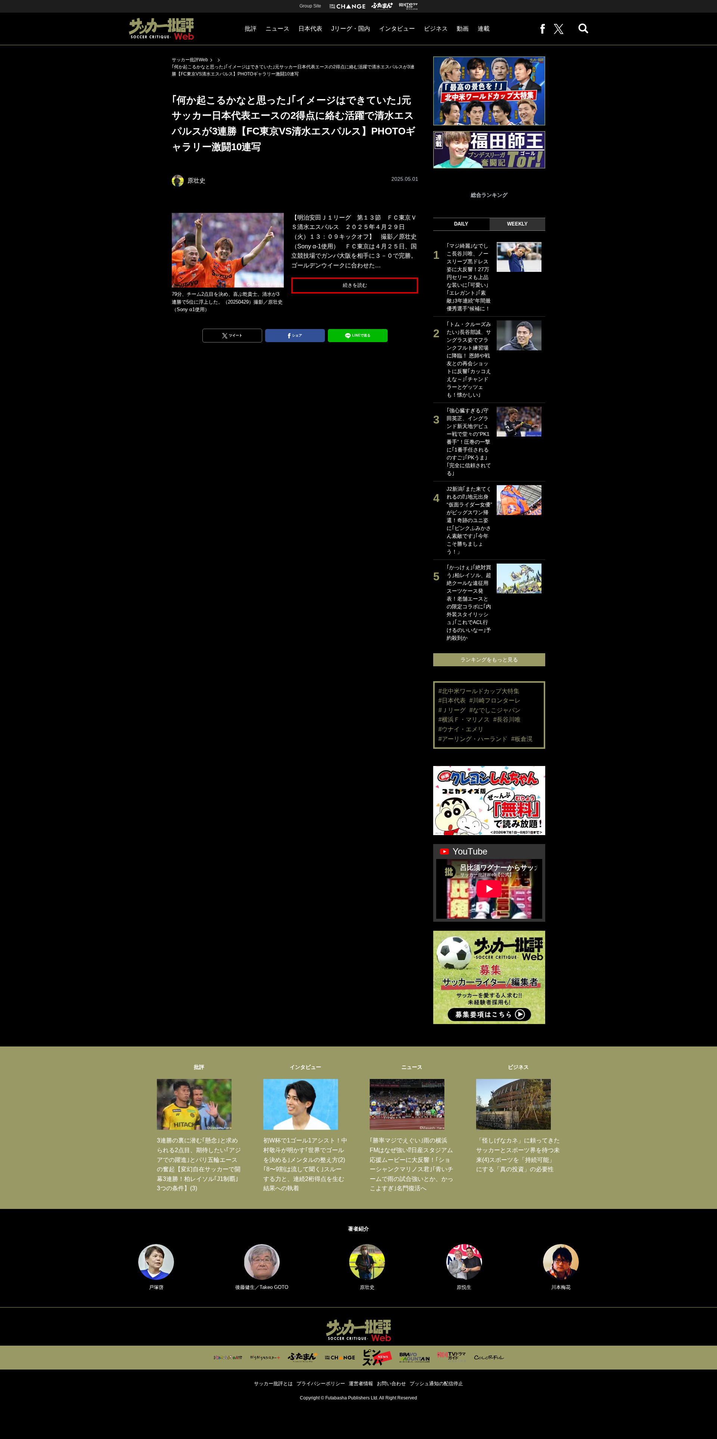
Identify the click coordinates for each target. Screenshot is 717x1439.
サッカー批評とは (273, 1383)
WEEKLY (517, 224)
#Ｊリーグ (452, 710)
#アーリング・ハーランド (473, 739)
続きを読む (355, 285)
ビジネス (436, 28)
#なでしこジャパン (495, 710)
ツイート (235, 335)
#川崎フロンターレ (495, 700)
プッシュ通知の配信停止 (436, 1383)
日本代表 (310, 28)
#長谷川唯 (507, 719)
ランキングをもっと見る (489, 660)
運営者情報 (361, 1383)
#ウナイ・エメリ (461, 729)
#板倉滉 (522, 739)
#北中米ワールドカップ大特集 (478, 691)
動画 (463, 28)
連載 (484, 28)
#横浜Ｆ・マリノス (464, 719)
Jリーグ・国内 (350, 28)
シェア (297, 335)
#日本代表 (452, 700)
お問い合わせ (391, 1383)
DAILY (461, 224)
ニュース (277, 28)
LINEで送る (361, 335)
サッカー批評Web (190, 59)
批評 (251, 28)
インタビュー (397, 28)
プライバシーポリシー (321, 1383)
